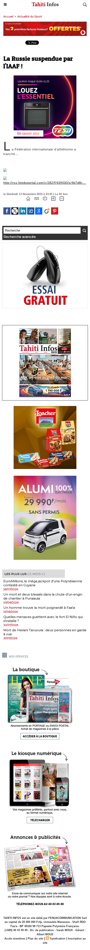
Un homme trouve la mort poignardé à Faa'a (39, 608)
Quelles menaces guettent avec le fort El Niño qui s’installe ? (43, 619)
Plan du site (35, 938)
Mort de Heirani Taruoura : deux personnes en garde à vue (44, 632)
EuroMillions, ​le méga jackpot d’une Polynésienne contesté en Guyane (42, 583)
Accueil (8, 16)
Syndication (57, 938)
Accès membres (14, 938)
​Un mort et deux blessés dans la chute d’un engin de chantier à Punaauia (42, 596)
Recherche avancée (20, 237)
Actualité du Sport (29, 16)
